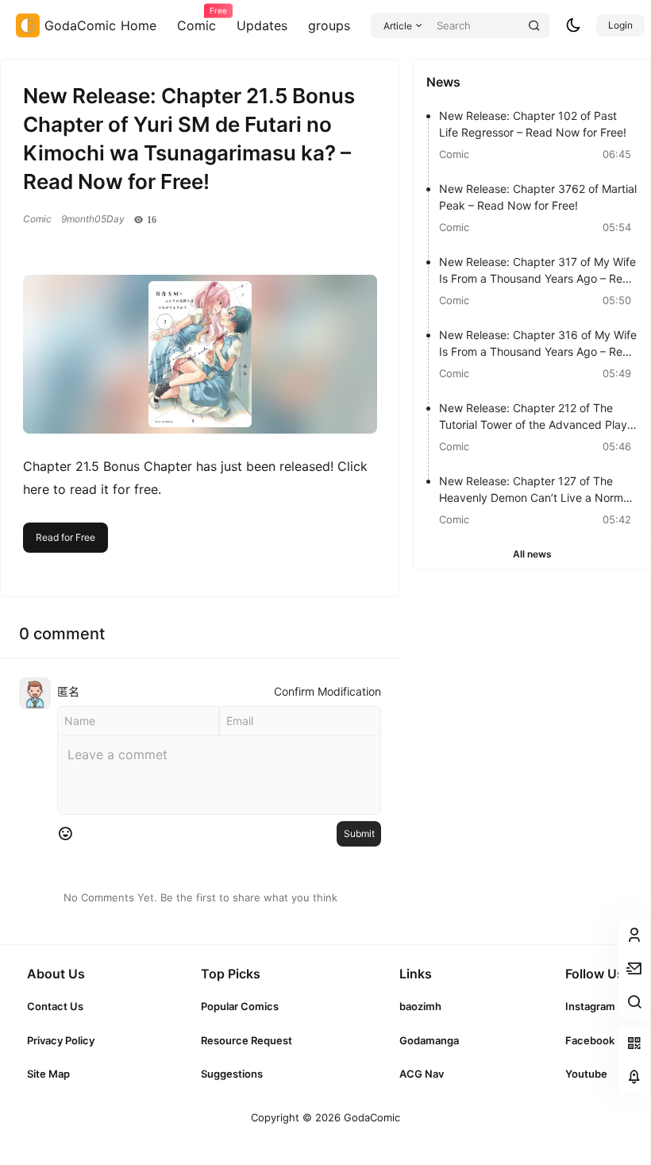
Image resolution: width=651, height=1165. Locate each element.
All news (532, 554)
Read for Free (65, 537)
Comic (196, 20)
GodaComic (370, 1117)
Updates (262, 25)
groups (329, 25)
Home (138, 25)
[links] (60, 1006)
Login (620, 25)
